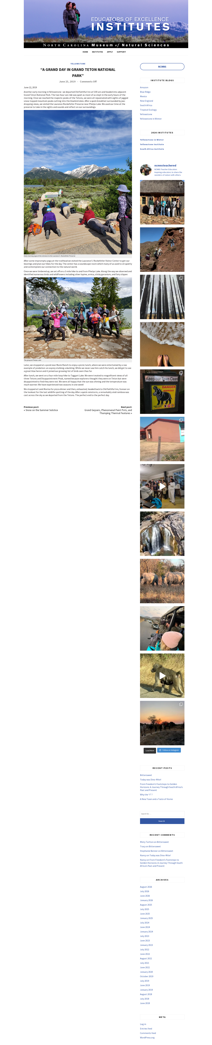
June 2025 (145, 913)
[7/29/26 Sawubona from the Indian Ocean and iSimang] (162, 344)
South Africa (146, 105)
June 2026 (145, 895)
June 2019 (145, 985)
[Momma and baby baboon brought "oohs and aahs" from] (162, 676)
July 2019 (144, 980)
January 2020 (146, 971)
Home (85, 52)
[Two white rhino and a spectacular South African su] (162, 581)
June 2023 (145, 940)
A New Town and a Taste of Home (156, 799)
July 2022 (144, 949)
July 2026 (144, 891)
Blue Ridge (145, 91)
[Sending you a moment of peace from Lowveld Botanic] (162, 533)
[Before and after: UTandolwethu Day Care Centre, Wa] (162, 439)
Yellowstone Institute (152, 144)
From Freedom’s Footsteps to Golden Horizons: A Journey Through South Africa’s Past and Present (161, 787)
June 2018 (145, 1003)
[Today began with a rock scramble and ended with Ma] (162, 249)
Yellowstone (78, 63)
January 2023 (146, 945)
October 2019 (146, 976)
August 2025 (146, 904)
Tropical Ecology (148, 109)
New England (146, 100)
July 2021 (144, 962)
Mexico (143, 96)
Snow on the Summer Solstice (42, 410)
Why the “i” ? (146, 794)
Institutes (97, 52)
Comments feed (148, 1033)
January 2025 (146, 918)
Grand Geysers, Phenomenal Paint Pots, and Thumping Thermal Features (108, 411)
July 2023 (144, 936)
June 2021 (145, 967)
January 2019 (146, 989)
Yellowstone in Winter (151, 118)
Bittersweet (146, 775)
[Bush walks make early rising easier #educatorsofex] (162, 723)
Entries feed (146, 1028)
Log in (143, 1024)
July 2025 (144, 909)
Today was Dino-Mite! (150, 779)
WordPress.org (147, 1037)
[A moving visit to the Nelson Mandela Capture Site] (162, 297)
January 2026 (146, 900)
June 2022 (145, 953)
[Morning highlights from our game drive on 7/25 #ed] (162, 628)
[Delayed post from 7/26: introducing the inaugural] (162, 486)
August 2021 (146, 958)
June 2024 (145, 927)
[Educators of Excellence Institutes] (106, 23)
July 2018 (144, 998)
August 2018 (146, 994)
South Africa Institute (152, 149)
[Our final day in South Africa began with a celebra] (162, 202)
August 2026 (146, 886)
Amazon (144, 87)
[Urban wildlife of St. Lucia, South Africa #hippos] (162, 391)
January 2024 (146, 931)
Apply (110, 52)
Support (121, 52)
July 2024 (144, 922)
